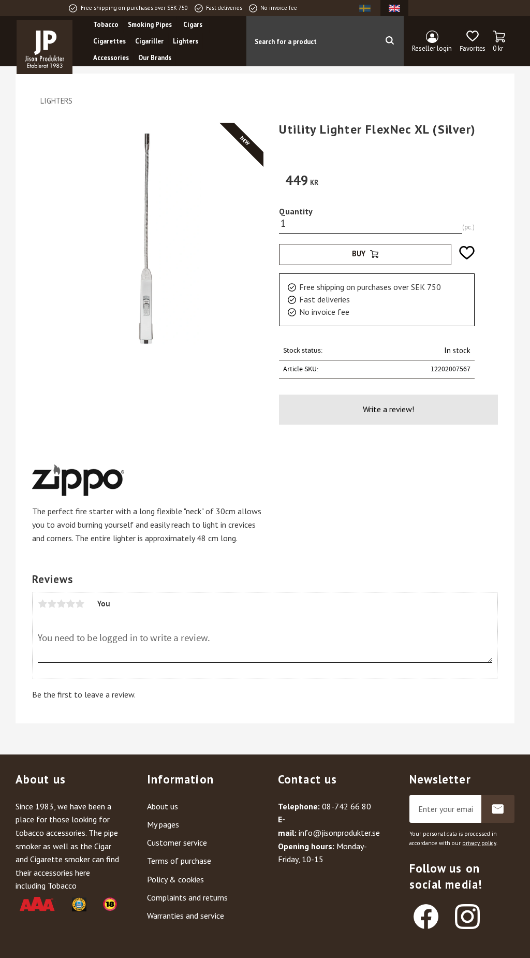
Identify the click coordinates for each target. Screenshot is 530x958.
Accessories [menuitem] (111, 57)
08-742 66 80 (346, 806)
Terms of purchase (179, 860)
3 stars (61, 603)
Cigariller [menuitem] (149, 41)
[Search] (389, 41)
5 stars (79, 603)
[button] (472, 41)
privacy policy (479, 843)
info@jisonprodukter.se (339, 833)
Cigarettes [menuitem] (109, 41)
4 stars (70, 603)
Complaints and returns (187, 897)
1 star (42, 603)
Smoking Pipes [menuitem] (150, 24)
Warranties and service (185, 915)
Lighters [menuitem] (185, 41)
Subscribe (497, 809)
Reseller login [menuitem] (432, 48)
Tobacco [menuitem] (106, 24)
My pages (163, 824)
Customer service (177, 842)
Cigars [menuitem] (192, 24)
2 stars (51, 603)
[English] (394, 8)
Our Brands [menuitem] (154, 57)
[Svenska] (365, 8)
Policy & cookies (175, 879)
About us (162, 806)
